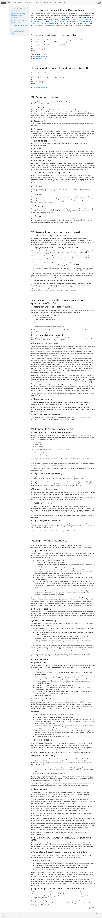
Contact (22, 916)
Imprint (3, 916)
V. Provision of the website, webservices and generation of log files (19, 27)
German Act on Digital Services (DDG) (58, 21)
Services (25, 2)
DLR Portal (83, 916)
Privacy (8, 916)
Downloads (48, 2)
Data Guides (60, 2)
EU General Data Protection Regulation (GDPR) (67, 19)
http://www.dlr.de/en (42, 58)
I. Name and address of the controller (19, 9)
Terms (12, 916)
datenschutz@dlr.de (41, 56)
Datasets (32, 2)
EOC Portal (88, 916)
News (20, 2)
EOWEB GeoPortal (96, 916)
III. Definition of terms (17, 18)
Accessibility (17, 916)
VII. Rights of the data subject (17, 32)
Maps (39, 2)
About (15, 2)
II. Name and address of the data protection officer (19, 14)
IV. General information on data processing (19, 21)
